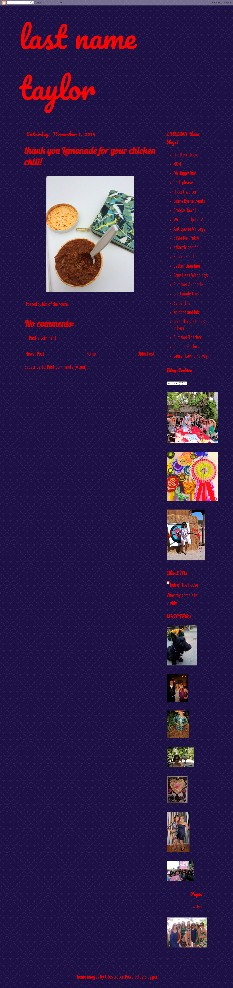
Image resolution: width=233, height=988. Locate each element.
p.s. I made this (186, 294)
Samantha (181, 303)
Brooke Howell (184, 210)
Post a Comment (42, 338)
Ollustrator (114, 977)
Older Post (146, 354)
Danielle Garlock (186, 346)
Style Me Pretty (186, 238)
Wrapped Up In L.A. (188, 219)
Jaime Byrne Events (189, 201)
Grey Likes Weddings (190, 275)
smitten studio (185, 155)
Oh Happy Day (184, 173)
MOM (177, 164)
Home (91, 354)
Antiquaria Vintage (189, 229)
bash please (183, 182)
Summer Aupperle (188, 284)
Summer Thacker (187, 337)
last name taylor (77, 62)
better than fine (186, 266)
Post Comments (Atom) (67, 367)
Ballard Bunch (184, 256)
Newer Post (34, 354)
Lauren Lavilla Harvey (190, 356)
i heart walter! (185, 192)
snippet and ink (186, 312)
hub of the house (184, 585)
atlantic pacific (185, 247)
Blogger (151, 977)
